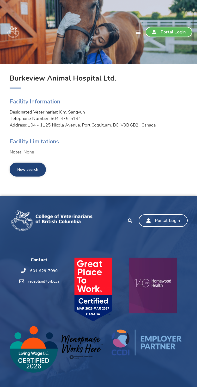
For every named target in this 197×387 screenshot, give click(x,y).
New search (27, 169)
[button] (138, 32)
